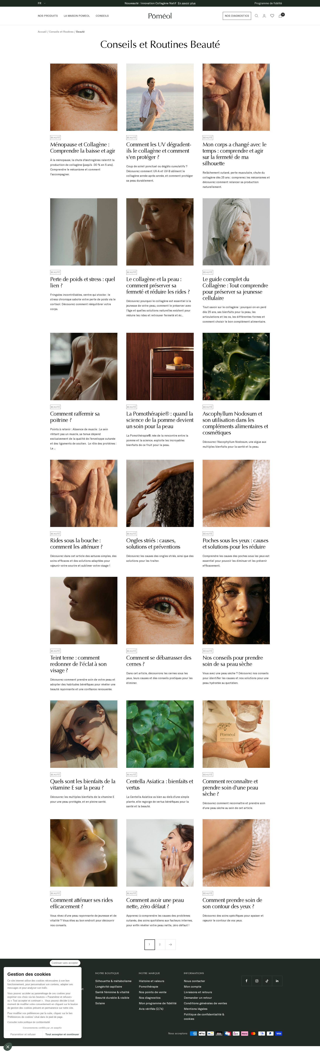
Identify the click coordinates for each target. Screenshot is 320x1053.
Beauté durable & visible (112, 997)
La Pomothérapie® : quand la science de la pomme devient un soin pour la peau (159, 421)
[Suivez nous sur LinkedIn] (277, 981)
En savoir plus (187, 3)
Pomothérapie (148, 986)
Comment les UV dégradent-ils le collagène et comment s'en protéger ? (158, 151)
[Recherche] (256, 15)
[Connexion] (264, 15)
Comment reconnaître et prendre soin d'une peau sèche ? (230, 788)
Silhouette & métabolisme (113, 981)
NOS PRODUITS (48, 15)
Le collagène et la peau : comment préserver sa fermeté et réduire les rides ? (158, 286)
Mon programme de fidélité (157, 1003)
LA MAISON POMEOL (77, 15)
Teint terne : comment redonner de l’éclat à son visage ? (78, 665)
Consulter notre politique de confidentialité (28, 1022)
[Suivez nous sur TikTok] (267, 981)
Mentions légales (195, 1009)
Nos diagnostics (150, 997)
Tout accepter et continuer (62, 1034)
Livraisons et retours (198, 992)
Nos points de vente (152, 992)
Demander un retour (198, 997)
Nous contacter (194, 981)
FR (40, 3)
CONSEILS (102, 15)
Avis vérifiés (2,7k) (151, 1009)
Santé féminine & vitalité (112, 992)
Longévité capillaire (108, 986)
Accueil (42, 31)
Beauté (55, 138)
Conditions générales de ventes (205, 1003)
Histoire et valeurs (151, 981)
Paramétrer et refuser (23, 1034)
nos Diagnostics (237, 15)
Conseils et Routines (61, 31)
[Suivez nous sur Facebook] (246, 981)
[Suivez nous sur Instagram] (257, 981)
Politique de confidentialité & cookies (204, 1016)
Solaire (100, 1003)
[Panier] (280, 16)
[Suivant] (170, 944)
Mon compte (192, 986)
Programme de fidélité (268, 3)
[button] (7, 1046)
